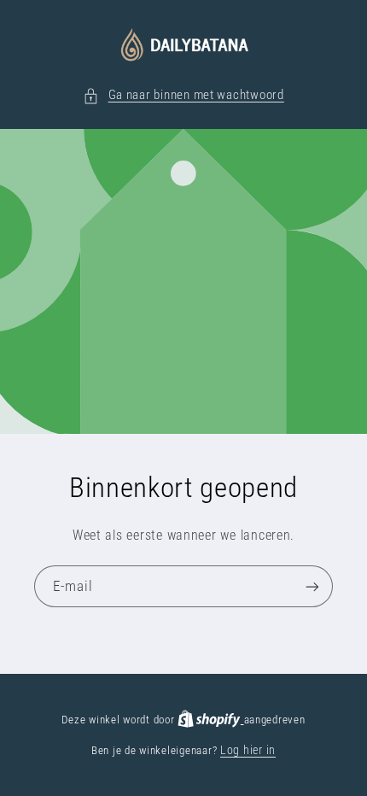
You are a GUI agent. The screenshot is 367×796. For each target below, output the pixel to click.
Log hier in (248, 750)
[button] (183, 96)
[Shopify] (210, 719)
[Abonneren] (312, 587)
